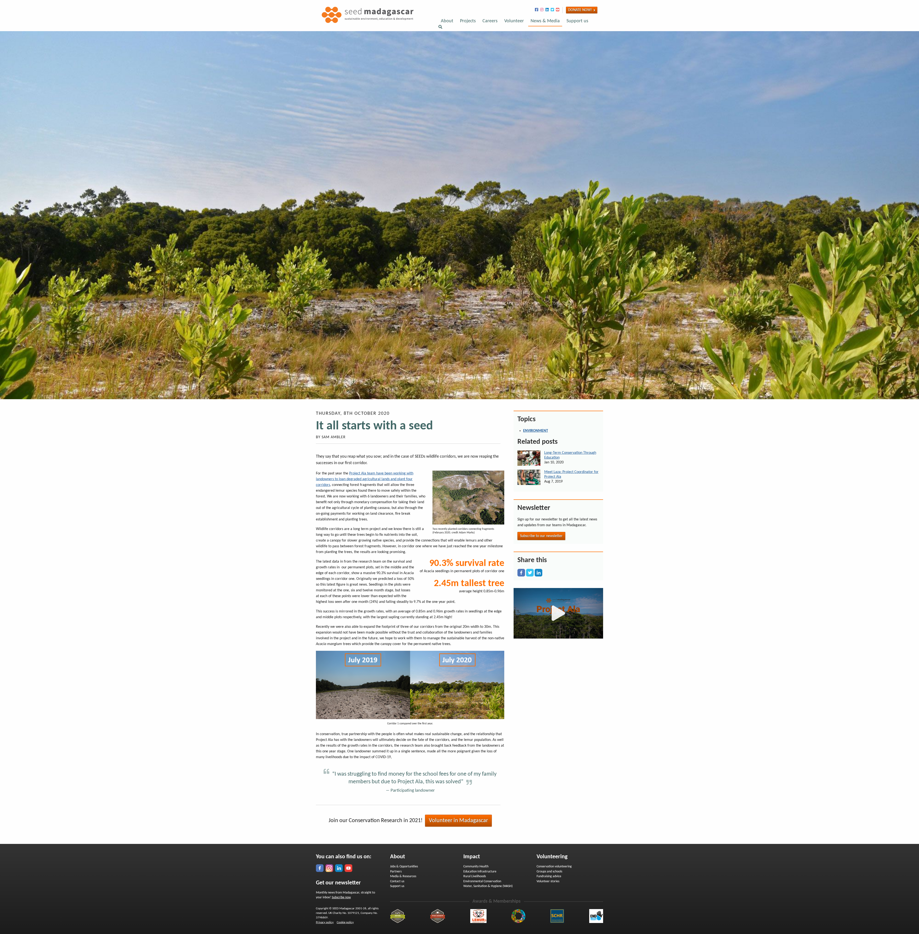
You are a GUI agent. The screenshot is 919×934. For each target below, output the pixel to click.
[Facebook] (521, 573)
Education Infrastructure (479, 871)
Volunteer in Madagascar (458, 821)
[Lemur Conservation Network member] (478, 916)
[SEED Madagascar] (365, 22)
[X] (530, 573)
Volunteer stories (548, 881)
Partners (396, 871)
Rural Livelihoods (474, 876)
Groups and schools (549, 871)
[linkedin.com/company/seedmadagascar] (339, 868)
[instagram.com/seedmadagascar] (329, 868)
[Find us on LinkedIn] (547, 10)
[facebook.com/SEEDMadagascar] (320, 868)
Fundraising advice (549, 876)
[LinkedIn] (538, 573)
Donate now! (580, 10)
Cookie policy (345, 922)
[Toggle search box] (440, 27)
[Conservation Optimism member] (518, 916)
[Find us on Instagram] (542, 10)
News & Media (545, 21)
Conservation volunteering (554, 866)
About (447, 21)
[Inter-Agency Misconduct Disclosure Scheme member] (557, 916)
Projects (468, 21)
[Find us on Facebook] (536, 10)
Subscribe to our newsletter (541, 536)
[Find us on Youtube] (557, 10)
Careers (490, 21)
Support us (577, 21)
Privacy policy (325, 922)
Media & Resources (403, 876)
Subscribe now (341, 897)
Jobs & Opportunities (404, 866)
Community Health (475, 866)
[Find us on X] (552, 10)
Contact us (397, 881)
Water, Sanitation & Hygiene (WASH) (488, 886)
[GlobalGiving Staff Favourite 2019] (437, 916)
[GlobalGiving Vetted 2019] (397, 916)
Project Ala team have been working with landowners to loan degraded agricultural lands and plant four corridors (364, 479)
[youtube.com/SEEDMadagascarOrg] (348, 868)
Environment (535, 431)
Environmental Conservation (482, 881)
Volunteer (514, 21)
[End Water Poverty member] (596, 916)
